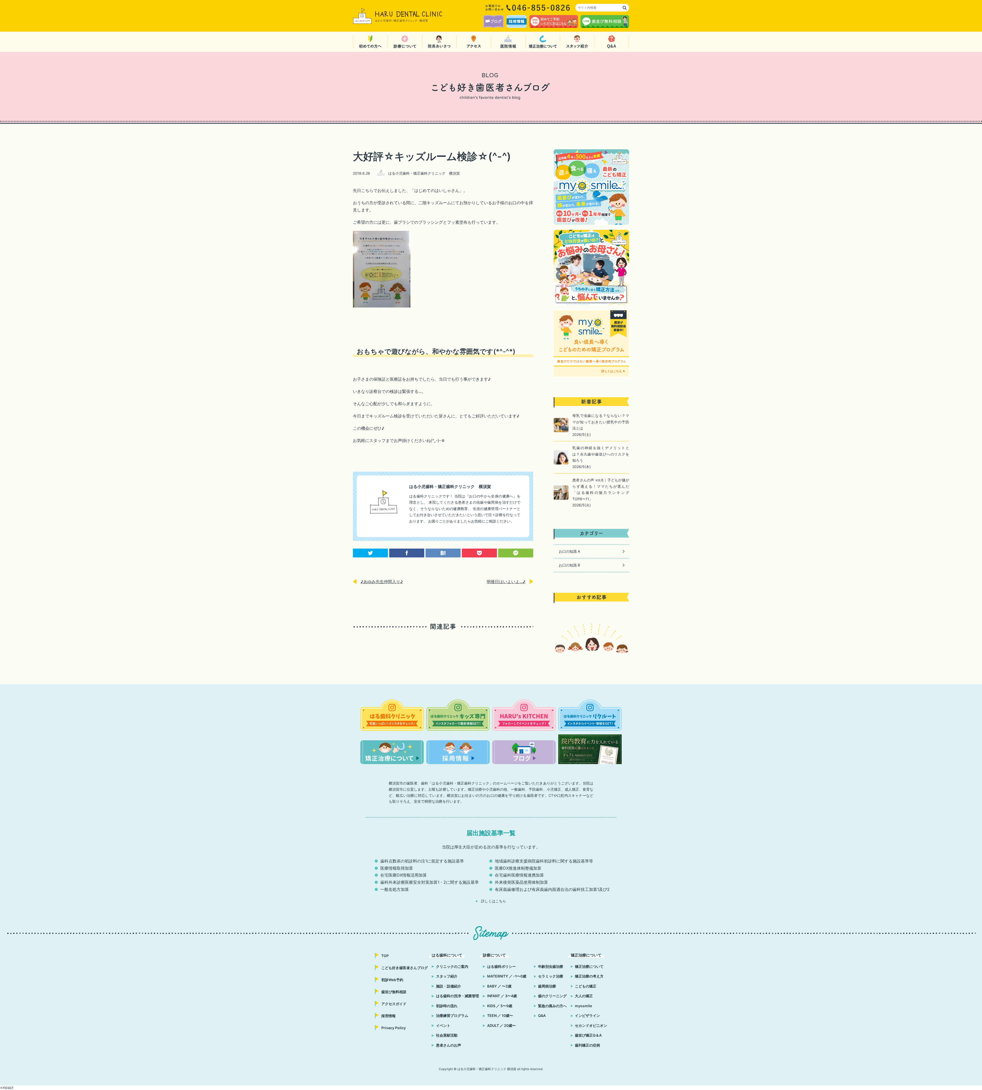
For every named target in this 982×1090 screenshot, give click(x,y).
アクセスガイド (393, 1004)
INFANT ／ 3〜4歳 (502, 996)
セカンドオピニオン (591, 1025)
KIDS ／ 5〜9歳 (499, 1006)
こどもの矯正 (585, 986)
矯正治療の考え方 (589, 976)
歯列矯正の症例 (587, 1045)
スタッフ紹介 (446, 976)
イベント (443, 1025)
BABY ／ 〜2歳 (499, 986)
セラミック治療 (550, 976)
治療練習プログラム (452, 1015)
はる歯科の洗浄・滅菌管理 (457, 996)
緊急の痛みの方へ (552, 1006)
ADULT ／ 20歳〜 (501, 1025)
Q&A (542, 1015)
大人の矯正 (584, 996)
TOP (385, 955)
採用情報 (388, 1016)
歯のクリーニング (552, 996)
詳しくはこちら (493, 901)
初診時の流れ (446, 1006)
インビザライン (587, 1015)
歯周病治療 (547, 986)
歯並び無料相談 (393, 992)
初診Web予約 (392, 980)
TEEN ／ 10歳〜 (500, 1015)
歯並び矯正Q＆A (588, 1035)
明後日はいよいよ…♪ (506, 581)
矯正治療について (589, 966)
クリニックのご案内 (452, 966)
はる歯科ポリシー (501, 966)
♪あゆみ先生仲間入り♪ (382, 581)
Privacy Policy (393, 1028)
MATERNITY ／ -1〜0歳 (506, 976)
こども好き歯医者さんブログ (404, 968)
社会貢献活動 (446, 1035)
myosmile (583, 1006)
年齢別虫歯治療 (550, 966)
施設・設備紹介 (448, 986)
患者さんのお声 (448, 1045)
